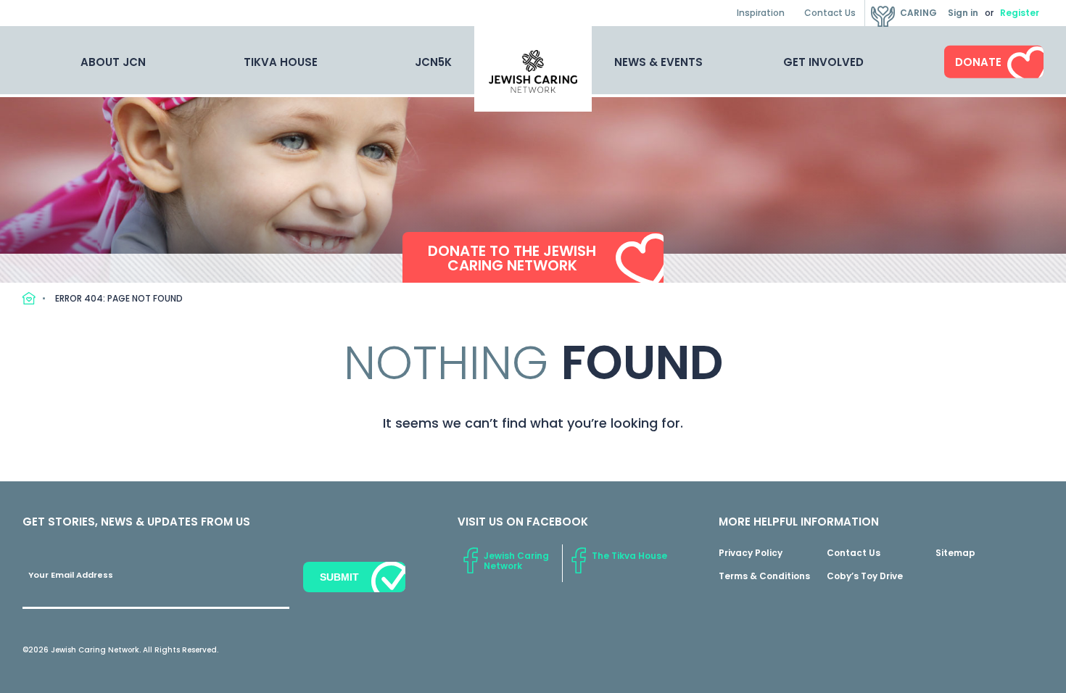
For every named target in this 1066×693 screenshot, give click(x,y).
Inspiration (761, 13)
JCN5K (433, 62)
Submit (339, 577)
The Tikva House (629, 555)
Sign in (963, 13)
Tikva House (281, 62)
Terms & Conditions (764, 576)
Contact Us (830, 13)
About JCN (113, 62)
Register (1019, 13)
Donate (978, 62)
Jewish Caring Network (516, 560)
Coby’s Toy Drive (865, 576)
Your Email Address (70, 575)
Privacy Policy (750, 553)
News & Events (658, 62)
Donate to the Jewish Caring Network (512, 258)
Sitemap (955, 553)
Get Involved (823, 62)
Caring (918, 13)
